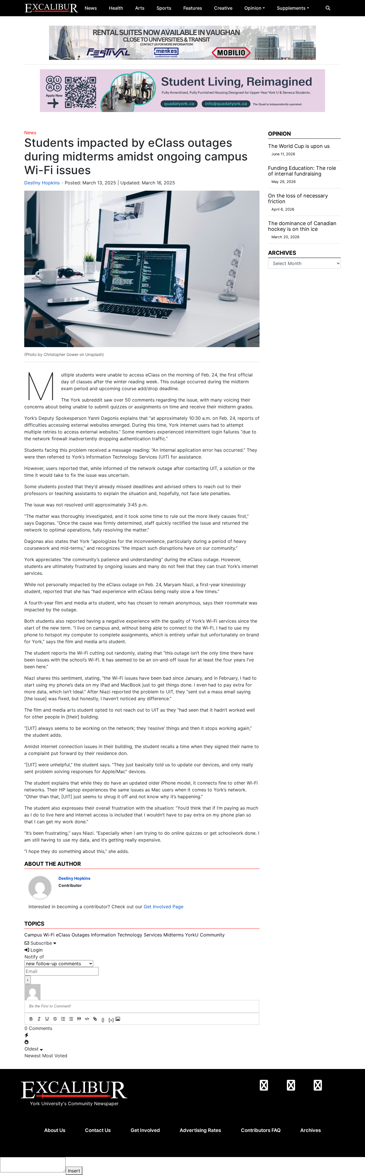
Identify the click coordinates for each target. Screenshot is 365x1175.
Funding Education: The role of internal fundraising (302, 171)
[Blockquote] (79, 1018)
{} (103, 1019)
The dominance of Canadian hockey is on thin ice (302, 226)
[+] (111, 1019)
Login (35, 950)
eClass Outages (73, 935)
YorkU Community (205, 935)
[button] (328, 8)
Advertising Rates (200, 1130)
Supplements (291, 8)
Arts (140, 8)
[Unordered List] (71, 1018)
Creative (223, 8)
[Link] (95, 1018)
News (91, 8)
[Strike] (55, 1018)
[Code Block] (87, 1018)
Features (192, 8)
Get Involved (145, 1130)
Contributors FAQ (261, 1130)
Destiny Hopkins (42, 183)
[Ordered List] (63, 1018)
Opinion (252, 8)
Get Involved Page (163, 906)
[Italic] (39, 1018)
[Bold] (31, 1018)
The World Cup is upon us (299, 146)
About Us (54, 1130)
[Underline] (47, 1018)
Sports (164, 8)
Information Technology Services (126, 935)
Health (116, 8)
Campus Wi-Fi (39, 935)
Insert (74, 1171)
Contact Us (98, 1130)
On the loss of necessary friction (298, 198)
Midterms (173, 935)
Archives (310, 1130)
